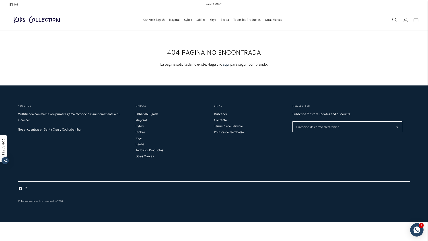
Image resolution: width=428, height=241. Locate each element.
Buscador (220, 114)
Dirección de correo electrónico (315, 122)
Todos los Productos (247, 20)
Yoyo (213, 20)
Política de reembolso (229, 132)
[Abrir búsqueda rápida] (394, 20)
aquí (226, 64)
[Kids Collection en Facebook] (11, 4)
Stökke (201, 20)
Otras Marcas (273, 20)
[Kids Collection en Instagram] (16, 4)
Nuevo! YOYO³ (214, 4)
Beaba (225, 20)
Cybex (188, 20)
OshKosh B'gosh (154, 20)
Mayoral (174, 20)
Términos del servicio (228, 126)
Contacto (220, 120)
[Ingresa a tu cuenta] (405, 20)
